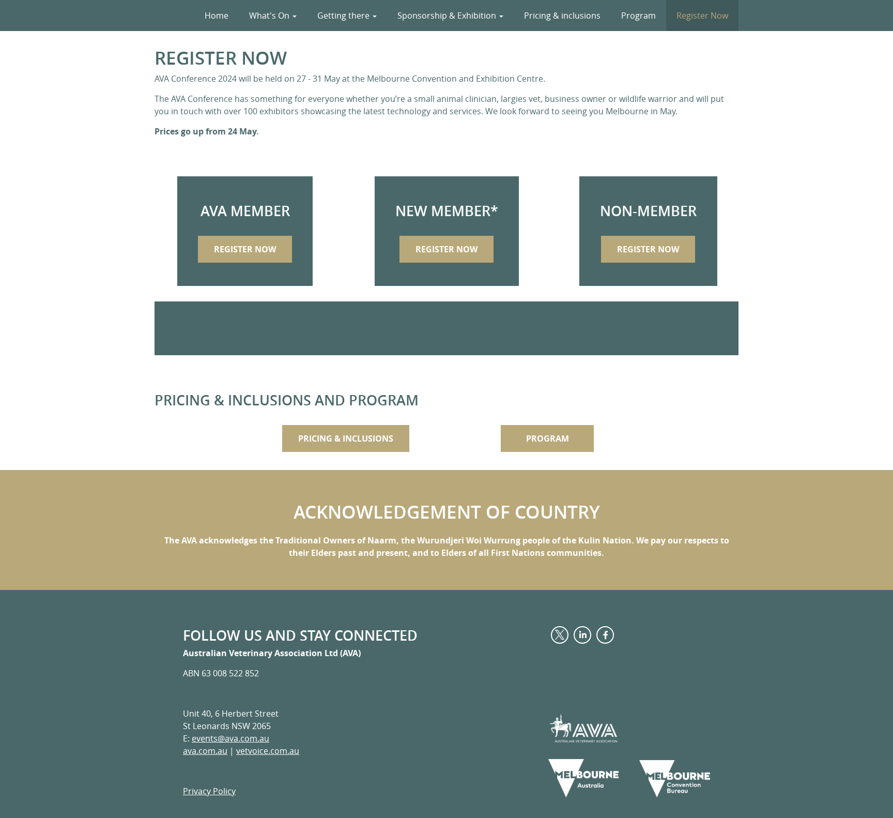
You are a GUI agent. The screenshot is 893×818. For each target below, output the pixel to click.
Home (216, 15)
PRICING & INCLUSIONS (345, 438)
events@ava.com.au (230, 738)
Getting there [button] (344, 15)
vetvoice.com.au (267, 750)
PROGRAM (547, 438)
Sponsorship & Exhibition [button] (447, 15)
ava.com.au (205, 750)
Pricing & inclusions (562, 15)
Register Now (702, 15)
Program (638, 15)
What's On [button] (270, 15)
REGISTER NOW (245, 249)
